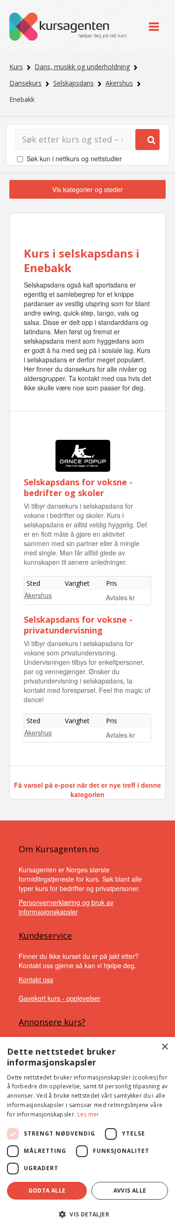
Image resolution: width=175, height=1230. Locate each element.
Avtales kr (120, 597)
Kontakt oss (36, 979)
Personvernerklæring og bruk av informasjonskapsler (66, 907)
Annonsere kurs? (52, 1022)
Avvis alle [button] (130, 1190)
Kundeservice (45, 935)
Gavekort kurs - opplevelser (59, 998)
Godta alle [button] (47, 1190)
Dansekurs (25, 83)
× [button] (164, 1046)
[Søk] (147, 139)
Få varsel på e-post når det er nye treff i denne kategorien (87, 789)
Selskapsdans (73, 83)
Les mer (88, 1114)
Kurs (16, 66)
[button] (87, 1214)
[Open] (154, 27)
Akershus (119, 83)
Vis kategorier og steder (87, 189)
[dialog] (87, 1133)
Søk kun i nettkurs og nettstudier (74, 158)
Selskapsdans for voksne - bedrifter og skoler (78, 487)
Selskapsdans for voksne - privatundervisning (78, 625)
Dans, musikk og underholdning (82, 66)
